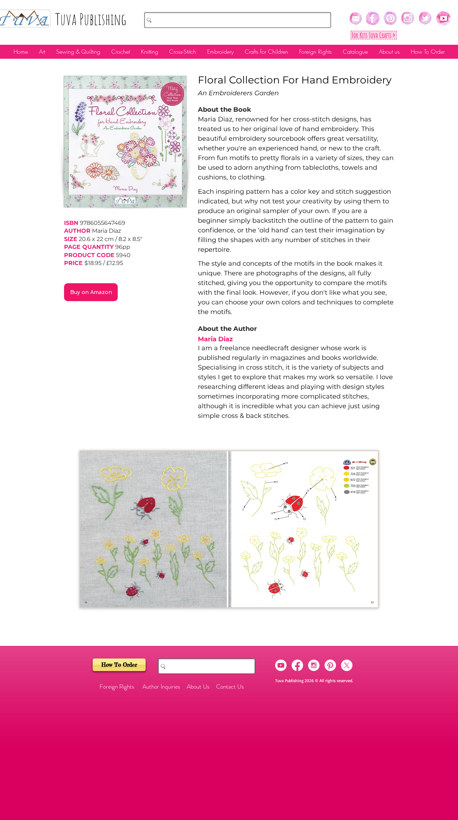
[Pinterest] (330, 665)
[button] (229, 529)
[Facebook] (297, 665)
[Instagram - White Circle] (314, 665)
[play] (360, 601)
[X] (346, 665)
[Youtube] (281, 665)
